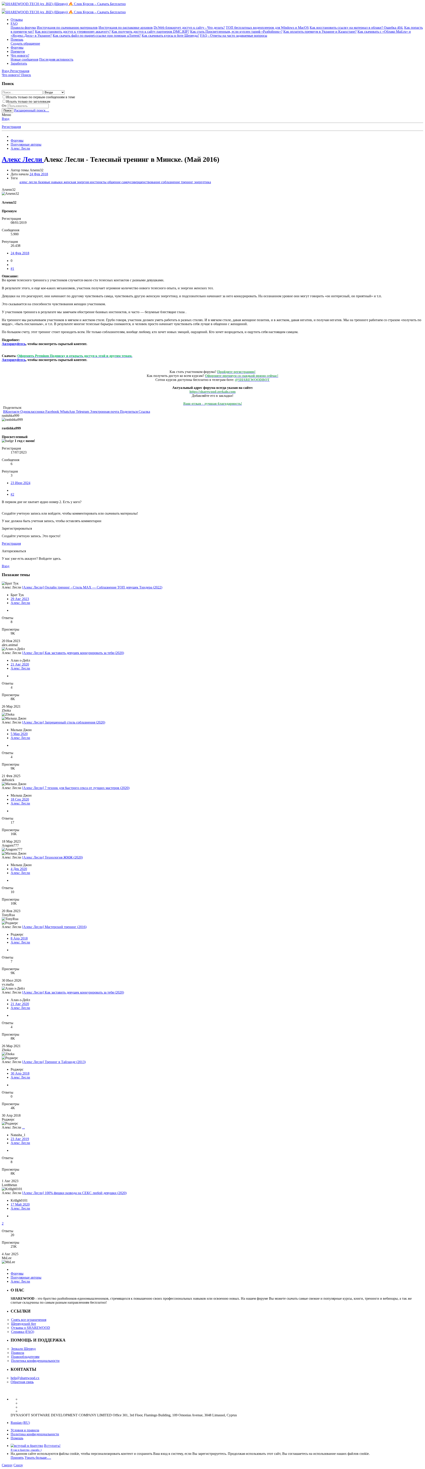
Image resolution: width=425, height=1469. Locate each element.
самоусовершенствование (141, 182)
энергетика (202, 182)
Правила (17, 1353)
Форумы (17, 47)
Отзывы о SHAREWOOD (30, 1328)
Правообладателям (25, 1357)
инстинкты (98, 182)
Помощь (17, 39)
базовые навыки (51, 182)
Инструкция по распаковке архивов (126, 27)
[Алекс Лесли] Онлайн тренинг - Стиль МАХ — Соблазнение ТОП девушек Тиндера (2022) (92, 587)
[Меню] (3, 9)
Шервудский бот (23, 1324)
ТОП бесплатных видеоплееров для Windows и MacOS (267, 27)
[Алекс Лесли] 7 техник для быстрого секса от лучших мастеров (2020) (75, 788)
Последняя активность (56, 59)
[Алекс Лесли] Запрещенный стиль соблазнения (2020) (63, 722)
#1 (12, 268)
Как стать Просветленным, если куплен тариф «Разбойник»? (236, 31)
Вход (5, 119)
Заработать (19, 63)
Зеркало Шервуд (23, 1349)
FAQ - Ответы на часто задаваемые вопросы (233, 35)
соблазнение (171, 182)
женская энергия (77, 182)
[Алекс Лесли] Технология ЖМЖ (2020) (52, 857)
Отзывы (17, 19)
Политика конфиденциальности (35, 1361)
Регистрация (11, 127)
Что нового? (20, 55)
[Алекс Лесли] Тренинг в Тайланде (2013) (54, 1062)
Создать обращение (25, 43)
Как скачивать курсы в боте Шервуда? (170, 35)
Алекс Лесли (20, 603)
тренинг (187, 182)
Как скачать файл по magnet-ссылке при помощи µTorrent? (97, 35)
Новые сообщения (24, 59)
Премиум (18, 51)
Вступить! (52, 1446)
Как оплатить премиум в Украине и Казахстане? (320, 31)
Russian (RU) (20, 1423)
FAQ (14, 23)
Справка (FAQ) (22, 1332)
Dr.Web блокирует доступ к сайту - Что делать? (189, 27)
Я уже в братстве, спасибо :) (26, 1450)
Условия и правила (25, 1430)
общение (114, 182)
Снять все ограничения (28, 1320)
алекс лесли (28, 182)
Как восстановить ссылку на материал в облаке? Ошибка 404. (356, 27)
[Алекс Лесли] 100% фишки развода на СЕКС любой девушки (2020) (74, 1193)
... (23, 1127)
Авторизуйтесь (14, 344)
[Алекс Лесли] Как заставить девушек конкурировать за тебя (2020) (73, 653)
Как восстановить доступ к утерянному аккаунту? (73, 31)
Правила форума (23, 27)
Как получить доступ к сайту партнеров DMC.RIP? (150, 31)
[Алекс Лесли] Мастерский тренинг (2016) (54, 927)
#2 (12, 494)
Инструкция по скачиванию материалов (67, 27)
